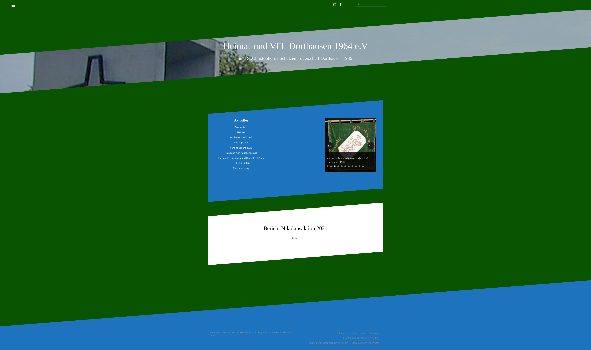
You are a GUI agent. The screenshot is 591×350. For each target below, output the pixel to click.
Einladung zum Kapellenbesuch (241, 152)
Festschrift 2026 (241, 163)
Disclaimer (373, 333)
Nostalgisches (241, 142)
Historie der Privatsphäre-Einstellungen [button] (328, 342)
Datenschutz (342, 333)
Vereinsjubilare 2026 (241, 147)
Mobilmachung (241, 168)
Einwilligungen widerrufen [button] (365, 342)
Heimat (241, 132)
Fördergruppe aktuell (241, 137)
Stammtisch (241, 127)
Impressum (359, 333)
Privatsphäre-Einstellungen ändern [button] (361, 337)
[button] (345, 4)
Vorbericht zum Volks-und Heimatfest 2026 (241, 157)
